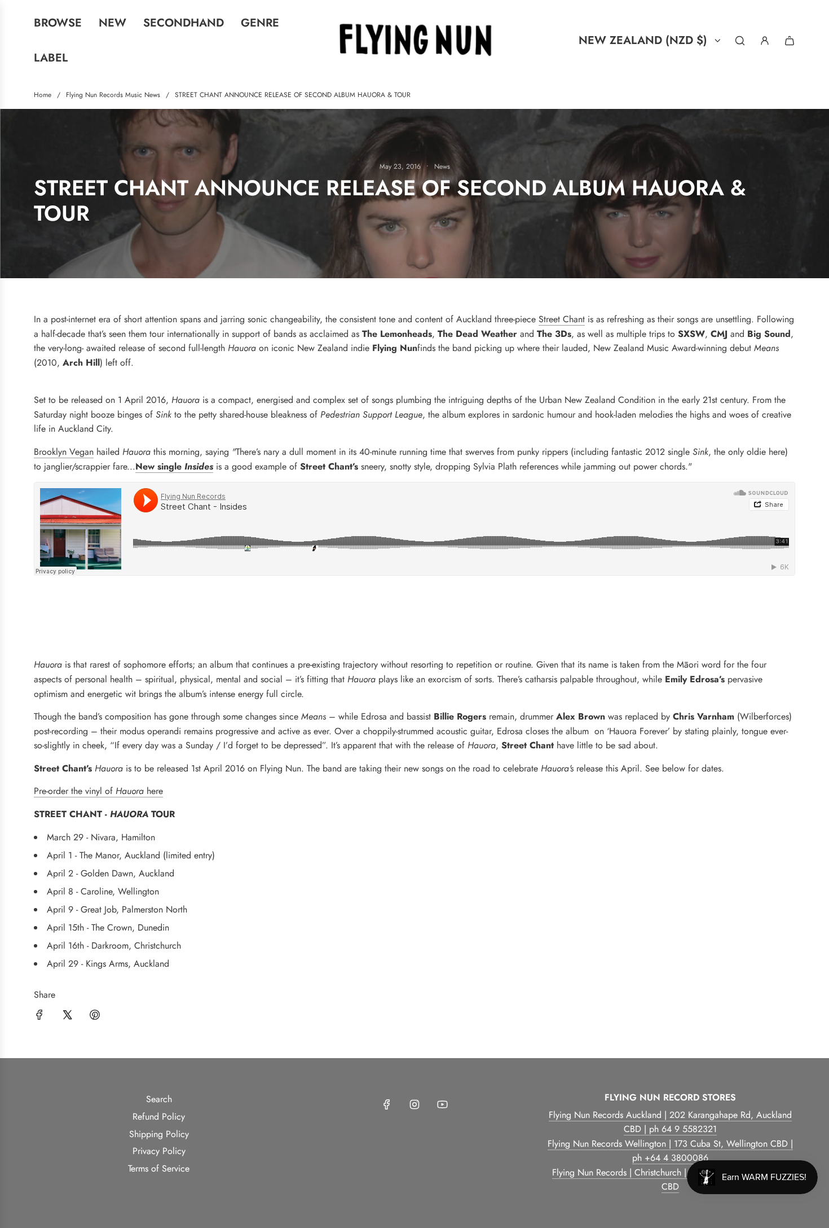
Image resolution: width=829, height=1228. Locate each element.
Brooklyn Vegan (64, 451)
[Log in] (764, 40)
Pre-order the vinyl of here (98, 790)
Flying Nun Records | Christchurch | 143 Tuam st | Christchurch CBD (670, 1180)
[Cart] (789, 40)
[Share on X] (67, 1017)
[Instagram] (414, 1104)
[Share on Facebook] (39, 1017)
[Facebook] (386, 1104)
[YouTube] (442, 1104)
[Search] (739, 40)
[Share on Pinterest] (94, 1017)
